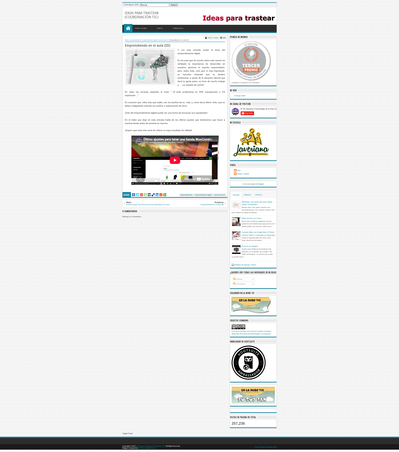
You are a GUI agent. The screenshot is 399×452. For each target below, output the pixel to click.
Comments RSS (270, 447)
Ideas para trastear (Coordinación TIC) (142, 15)
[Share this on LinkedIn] (157, 194)
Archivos (258, 195)
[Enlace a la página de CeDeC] (244, 264)
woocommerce (219, 195)
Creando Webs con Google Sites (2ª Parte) (258, 232)
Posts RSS (259, 447)
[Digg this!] (149, 194)
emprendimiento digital (203, 195)
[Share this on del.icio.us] (153, 194)
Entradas (236, 195)
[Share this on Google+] (141, 194)
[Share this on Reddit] (160, 194)
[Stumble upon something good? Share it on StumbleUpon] (145, 194)
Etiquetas (247, 195)
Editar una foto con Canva (251, 218)
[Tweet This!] (137, 194)
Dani (238, 170)
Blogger (261, 184)
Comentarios (240, 284)
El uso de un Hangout (250, 246)
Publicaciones (178, 28)
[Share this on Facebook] (133, 194)
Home (128, 28)
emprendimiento (186, 195)
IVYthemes (143, 448)
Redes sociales (141, 28)
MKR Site (151, 448)
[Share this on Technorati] (164, 194)
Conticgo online (239, 96)
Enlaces (160, 28)
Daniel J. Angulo (213, 38)
